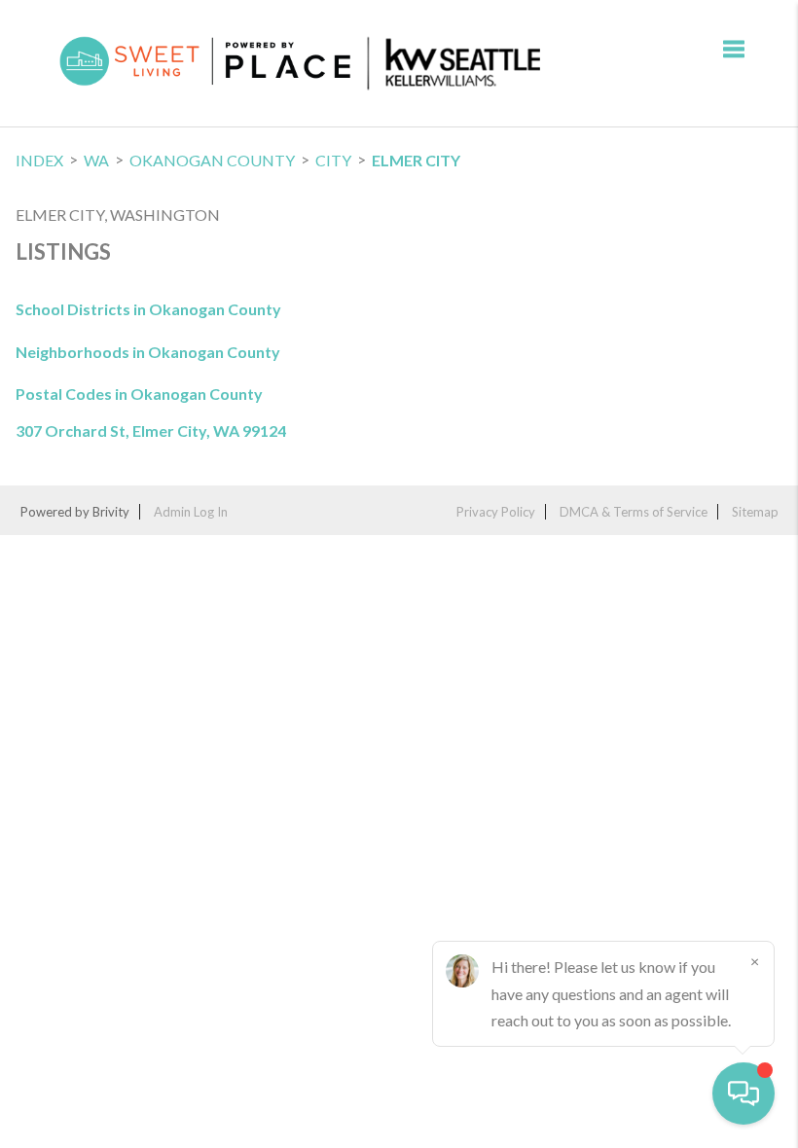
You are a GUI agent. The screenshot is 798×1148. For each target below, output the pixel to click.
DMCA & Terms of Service (633, 512)
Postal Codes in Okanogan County (139, 393)
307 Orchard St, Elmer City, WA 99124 (151, 431)
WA (96, 160)
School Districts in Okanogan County (148, 309)
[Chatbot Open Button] (743, 1093)
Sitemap (755, 512)
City (333, 160)
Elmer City (416, 160)
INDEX (39, 160)
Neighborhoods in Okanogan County (148, 351)
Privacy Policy (495, 512)
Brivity (110, 512)
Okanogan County (212, 160)
